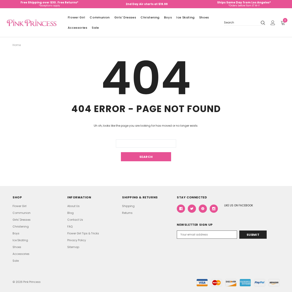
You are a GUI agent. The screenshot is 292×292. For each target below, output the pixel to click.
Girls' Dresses (125, 17)
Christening (150, 17)
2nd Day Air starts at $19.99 (147, 4)
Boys (168, 17)
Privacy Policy (76, 240)
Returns (127, 213)
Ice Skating (185, 17)
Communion (100, 17)
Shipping (128, 206)
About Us (73, 206)
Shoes (204, 17)
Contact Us (75, 220)
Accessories (77, 28)
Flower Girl (76, 17)
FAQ (70, 226)
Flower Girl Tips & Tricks (83, 233)
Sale (95, 28)
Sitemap (73, 247)
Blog (70, 213)
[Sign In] (273, 22)
